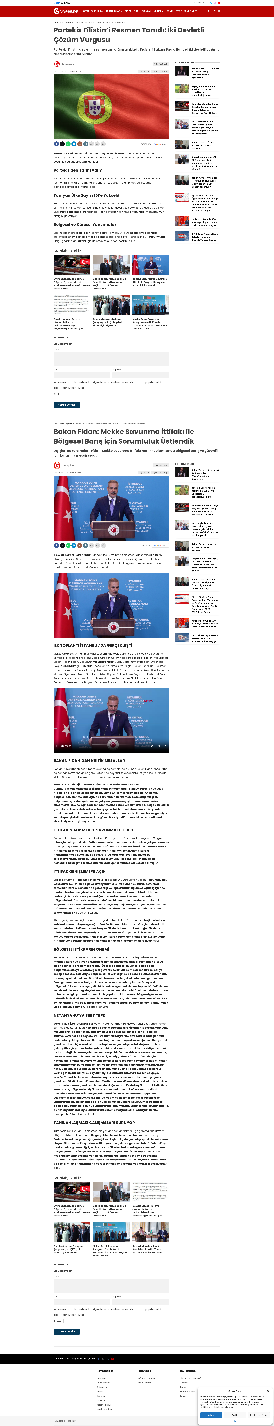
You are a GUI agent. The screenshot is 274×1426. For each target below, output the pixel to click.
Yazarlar (184, 1382)
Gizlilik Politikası (187, 1391)
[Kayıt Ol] (209, 11)
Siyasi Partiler (92, 11)
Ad (56, 369)
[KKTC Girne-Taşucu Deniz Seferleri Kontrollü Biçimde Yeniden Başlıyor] (182, 240)
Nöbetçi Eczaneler (147, 1378)
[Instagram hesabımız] (215, 2)
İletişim (183, 1396)
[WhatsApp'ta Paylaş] (68, 143)
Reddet (235, 1415)
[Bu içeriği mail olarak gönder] (79, 143)
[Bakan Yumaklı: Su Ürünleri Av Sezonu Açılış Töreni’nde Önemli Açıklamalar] (182, 74)
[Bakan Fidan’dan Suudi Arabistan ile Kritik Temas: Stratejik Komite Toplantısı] (150, 1232)
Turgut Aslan (68, 64)
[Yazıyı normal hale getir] (103, 143)
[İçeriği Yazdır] (85, 143)
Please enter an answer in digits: (70, 387)
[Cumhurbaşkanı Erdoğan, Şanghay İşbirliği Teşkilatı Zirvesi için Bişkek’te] (111, 305)
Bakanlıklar (112, 11)
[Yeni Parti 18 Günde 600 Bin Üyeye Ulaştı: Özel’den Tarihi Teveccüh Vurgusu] (182, 225)
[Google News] (160, 144)
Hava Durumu (145, 1382)
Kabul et (211, 1415)
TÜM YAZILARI (161, 64)
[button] (268, 1391)
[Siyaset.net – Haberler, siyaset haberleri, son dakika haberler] (66, 13)
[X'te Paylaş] (62, 143)
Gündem (158, 11)
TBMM (170, 11)
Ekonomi (146, 11)
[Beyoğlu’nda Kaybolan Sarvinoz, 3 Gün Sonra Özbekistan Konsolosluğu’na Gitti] (182, 92)
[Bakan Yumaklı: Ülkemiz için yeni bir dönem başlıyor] (182, 148)
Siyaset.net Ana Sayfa (191, 1378)
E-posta (118, 369)
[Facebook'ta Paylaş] (56, 143)
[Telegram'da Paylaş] (73, 143)
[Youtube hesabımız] (219, 2)
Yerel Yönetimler (186, 11)
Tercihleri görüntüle (258, 1415)
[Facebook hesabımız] (207, 2)
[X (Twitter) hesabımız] (211, 2)
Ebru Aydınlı (68, 465)
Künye (235, 1421)
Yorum (58, 349)
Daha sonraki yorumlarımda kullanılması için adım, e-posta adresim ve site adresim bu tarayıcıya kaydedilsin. (108, 382)
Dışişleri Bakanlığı (160, 71)
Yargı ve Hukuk (104, 1404)
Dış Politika (131, 11)
